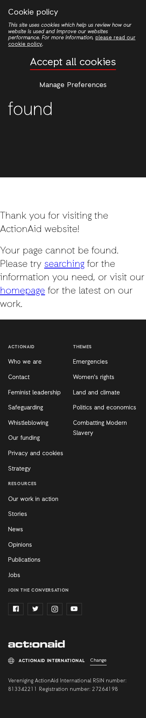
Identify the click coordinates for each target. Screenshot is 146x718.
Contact (19, 377)
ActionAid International (36, 644)
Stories (17, 514)
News (15, 530)
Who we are (25, 362)
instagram (54, 609)
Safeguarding (25, 408)
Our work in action (33, 499)
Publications (24, 560)
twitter (35, 609)
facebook (16, 609)
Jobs (14, 575)
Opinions (20, 545)
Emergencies (90, 362)
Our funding (24, 438)
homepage (22, 291)
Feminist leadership (34, 393)
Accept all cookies (73, 62)
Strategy (19, 469)
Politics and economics (104, 408)
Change (98, 660)
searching (64, 264)
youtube (74, 609)
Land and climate (96, 393)
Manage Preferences (73, 85)
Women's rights (93, 377)
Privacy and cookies (35, 454)
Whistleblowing (28, 423)
